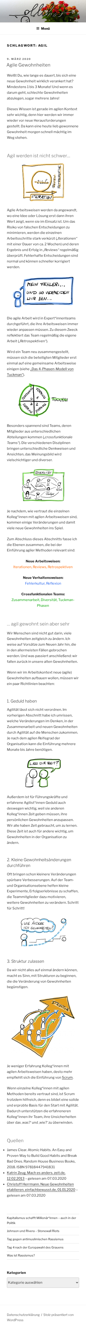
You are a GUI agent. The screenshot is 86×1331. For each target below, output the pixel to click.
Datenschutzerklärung (23, 1315)
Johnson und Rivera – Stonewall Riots (33, 1231)
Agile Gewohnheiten (28, 65)
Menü (45, 28)
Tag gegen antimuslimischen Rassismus (35, 1239)
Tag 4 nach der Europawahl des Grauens (35, 1247)
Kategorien (16, 1273)
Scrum (67, 1077)
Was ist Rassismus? (21, 1255)
